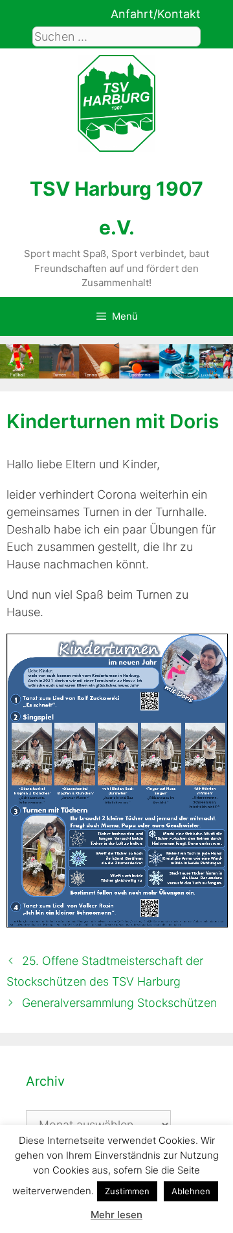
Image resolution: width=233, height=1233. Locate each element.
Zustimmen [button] (127, 1191)
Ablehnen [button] (191, 1191)
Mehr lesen (116, 1214)
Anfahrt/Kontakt (156, 14)
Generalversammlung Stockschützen (119, 1003)
